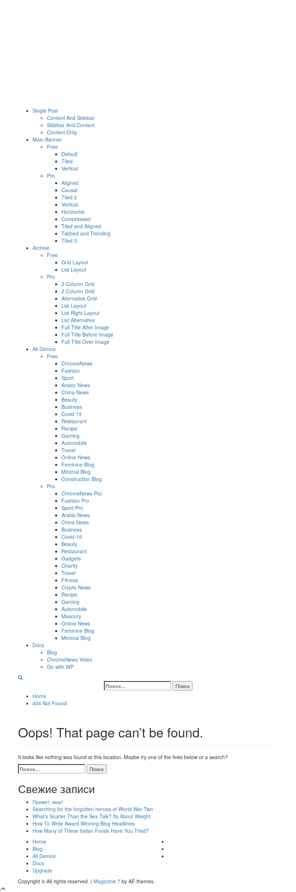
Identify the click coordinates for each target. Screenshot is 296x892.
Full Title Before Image (87, 334)
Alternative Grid (79, 298)
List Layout (73, 269)
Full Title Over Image (85, 341)
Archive (40, 247)
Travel (68, 450)
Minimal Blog (76, 471)
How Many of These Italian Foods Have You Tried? (90, 830)
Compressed (76, 218)
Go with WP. (60, 666)
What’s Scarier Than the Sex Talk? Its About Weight (91, 816)
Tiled (67, 161)
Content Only (62, 132)
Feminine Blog (77, 464)
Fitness (69, 580)
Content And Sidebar (71, 117)
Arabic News (75, 385)
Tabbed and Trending (85, 233)
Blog (52, 652)
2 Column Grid (78, 291)
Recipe (69, 428)
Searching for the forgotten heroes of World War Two (92, 809)
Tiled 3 (69, 240)
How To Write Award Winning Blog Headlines (83, 823)
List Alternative (78, 320)
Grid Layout (74, 262)
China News (75, 392)
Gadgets (71, 558)
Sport (67, 377)
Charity (69, 565)
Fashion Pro (75, 500)
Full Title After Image (85, 327)
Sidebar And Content (71, 125)
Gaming (70, 435)
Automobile (74, 442)
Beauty (69, 399)
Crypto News (76, 587)
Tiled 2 (69, 197)
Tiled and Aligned (81, 226)
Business (71, 406)
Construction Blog (81, 478)
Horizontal (72, 211)
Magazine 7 (106, 881)
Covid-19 (71, 536)
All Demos (44, 348)
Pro (51, 175)
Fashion (70, 370)
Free (52, 146)
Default (69, 153)
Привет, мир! (47, 801)
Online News (75, 457)
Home (39, 841)
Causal (69, 190)
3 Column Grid (78, 283)
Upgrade (42, 870)
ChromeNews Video (69, 659)
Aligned (69, 182)
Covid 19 (71, 413)
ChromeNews (76, 363)
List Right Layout (80, 312)
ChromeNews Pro (81, 493)
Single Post (45, 110)
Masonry (71, 616)
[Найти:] (137, 685)
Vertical (69, 168)
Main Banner (47, 139)
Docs (38, 645)
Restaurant (74, 421)
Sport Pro (72, 507)
